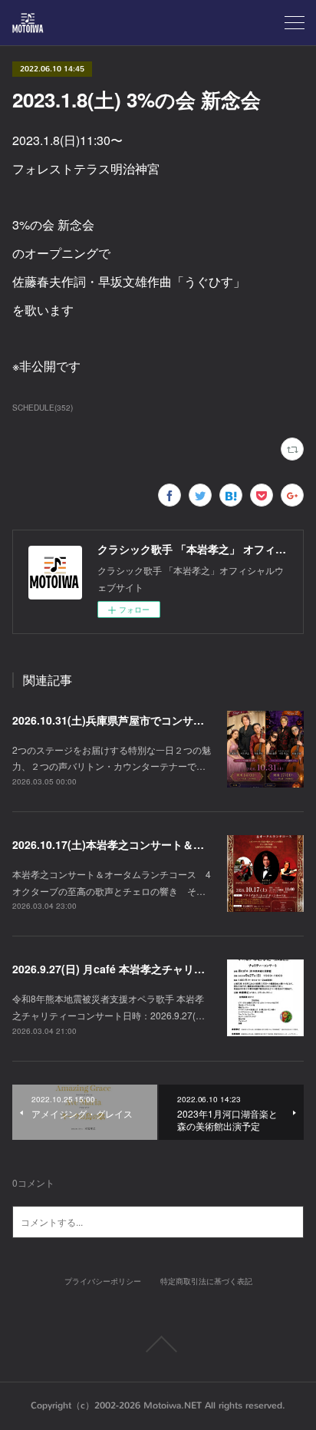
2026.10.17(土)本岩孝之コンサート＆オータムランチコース (156, 844)
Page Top (158, 1344)
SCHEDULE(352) (42, 407)
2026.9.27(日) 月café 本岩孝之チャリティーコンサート (146, 968)
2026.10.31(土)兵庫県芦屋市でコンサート (113, 720)
